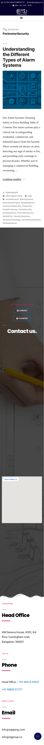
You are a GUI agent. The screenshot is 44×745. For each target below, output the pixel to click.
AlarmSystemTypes (11, 203)
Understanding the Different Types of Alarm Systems (19, 57)
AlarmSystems (26, 199)
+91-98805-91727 (12, 689)
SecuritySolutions (22, 216)
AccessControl (12, 199)
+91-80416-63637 (29, 682)
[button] (21, 18)
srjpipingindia (12, 192)
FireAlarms (27, 206)
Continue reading (14, 179)
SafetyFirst (8, 216)
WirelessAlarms (10, 223)
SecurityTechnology (11, 220)
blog (30, 196)
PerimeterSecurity (25, 213)
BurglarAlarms (27, 203)
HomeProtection (10, 209)
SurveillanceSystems (31, 220)
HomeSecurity (25, 209)
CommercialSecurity (12, 206)
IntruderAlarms (9, 213)
